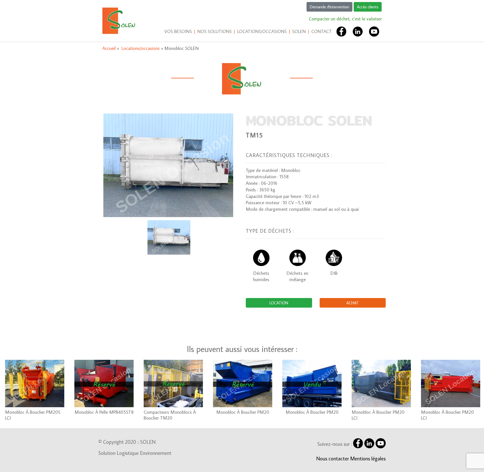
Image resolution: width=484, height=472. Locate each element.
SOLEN (299, 31)
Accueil (109, 48)
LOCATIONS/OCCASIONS (262, 31)
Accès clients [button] (367, 6)
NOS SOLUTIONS (214, 31)
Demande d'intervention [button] (329, 6)
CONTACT (321, 31)
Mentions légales (368, 458)
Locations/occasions (141, 48)
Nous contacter (332, 458)
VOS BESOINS (178, 31)
